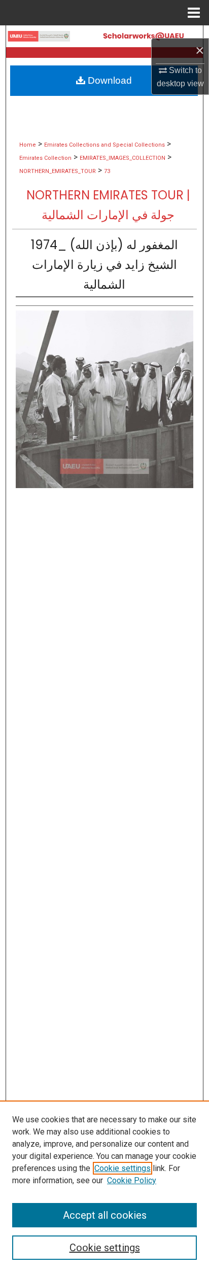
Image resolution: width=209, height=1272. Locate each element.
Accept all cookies (105, 1215)
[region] (104, 1186)
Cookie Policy (131, 1180)
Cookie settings (122, 1168)
